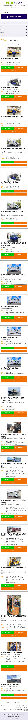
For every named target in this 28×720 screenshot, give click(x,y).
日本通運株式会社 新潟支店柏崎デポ (12, 652)
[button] (7, 67)
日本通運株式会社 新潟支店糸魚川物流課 (13, 534)
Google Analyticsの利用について (14, 716)
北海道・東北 (5, 709)
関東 (15, 709)
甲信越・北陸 (11, 709)
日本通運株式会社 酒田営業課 (9, 306)
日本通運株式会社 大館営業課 (9, 87)
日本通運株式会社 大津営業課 (10, 684)
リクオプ (16, 718)
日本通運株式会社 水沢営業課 (9, 182)
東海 (18, 709)
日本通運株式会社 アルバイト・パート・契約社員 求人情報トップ (13, 705)
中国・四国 (24, 709)
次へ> (19, 44)
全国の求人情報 (19, 707)
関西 (20, 709)
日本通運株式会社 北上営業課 (9, 58)
